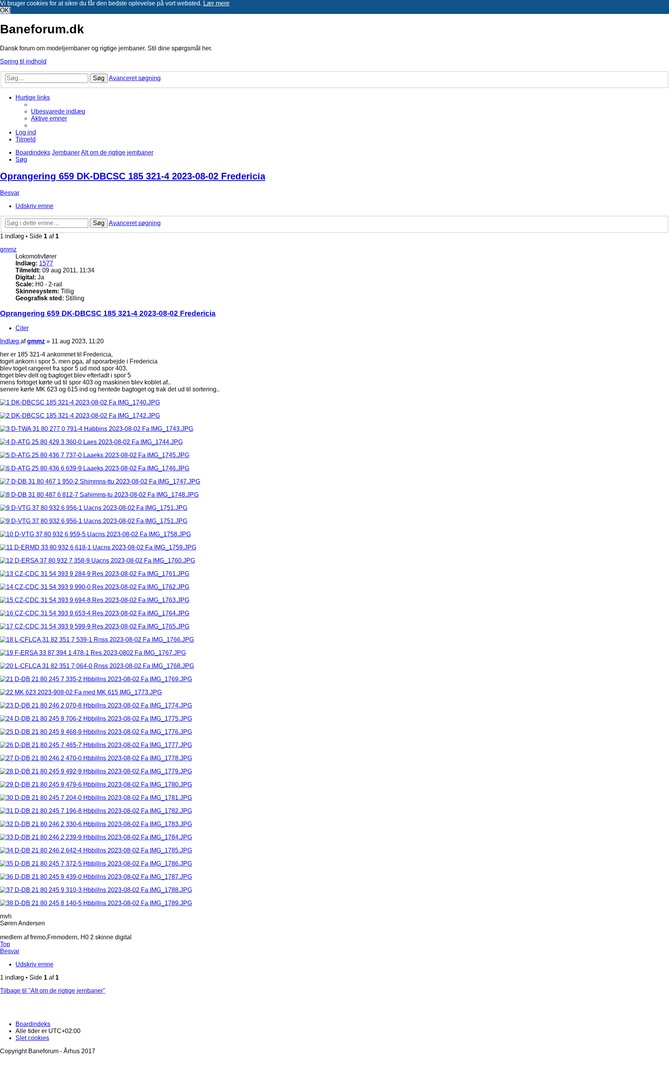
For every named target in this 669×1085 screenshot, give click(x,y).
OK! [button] (5, 10)
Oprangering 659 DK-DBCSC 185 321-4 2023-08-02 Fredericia (132, 176)
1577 (46, 263)
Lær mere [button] (216, 3)
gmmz (8, 249)
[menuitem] (58, 111)
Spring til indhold (23, 61)
